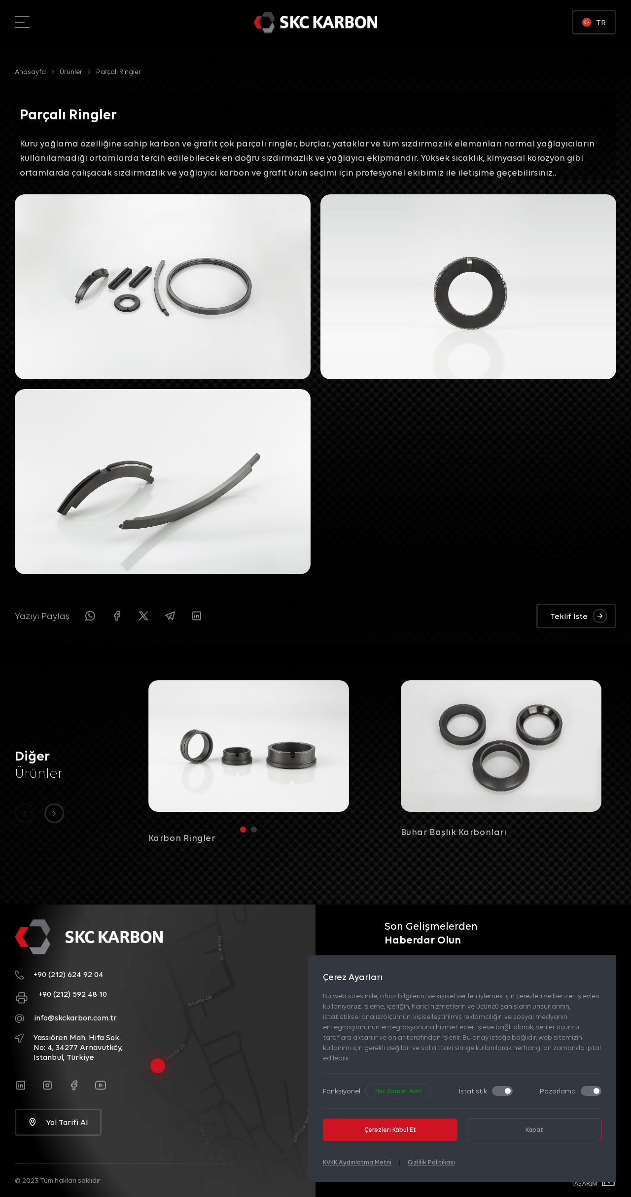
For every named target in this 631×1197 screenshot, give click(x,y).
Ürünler (71, 71)
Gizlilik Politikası (431, 1162)
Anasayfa (30, 71)
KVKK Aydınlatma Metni (357, 1162)
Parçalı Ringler (118, 71)
